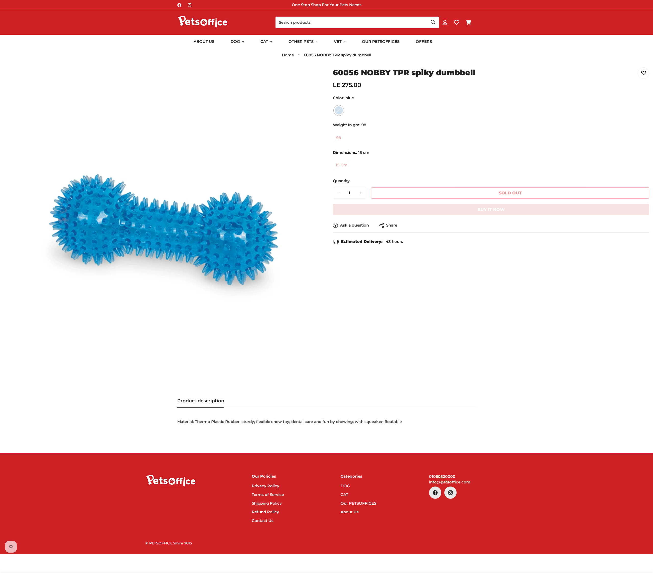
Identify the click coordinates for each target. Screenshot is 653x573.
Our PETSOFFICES (358, 503)
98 (338, 137)
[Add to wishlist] (643, 73)
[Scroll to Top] (643, 545)
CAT (264, 41)
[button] (468, 22)
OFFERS (424, 41)
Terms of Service (268, 494)
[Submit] (433, 22)
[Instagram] (189, 5)
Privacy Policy (265, 485)
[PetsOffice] (202, 22)
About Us (204, 41)
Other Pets (300, 41)
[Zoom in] (309, 77)
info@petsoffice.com (449, 482)
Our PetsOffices (380, 41)
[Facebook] (179, 5)
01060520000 (442, 476)
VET (338, 41)
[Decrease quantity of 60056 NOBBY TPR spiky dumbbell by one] (338, 192)
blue (339, 110)
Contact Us (262, 520)
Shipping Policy (267, 503)
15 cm (341, 165)
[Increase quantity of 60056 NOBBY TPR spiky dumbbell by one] (360, 192)
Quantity (341, 180)
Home (288, 55)
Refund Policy (265, 511)
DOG (235, 41)
